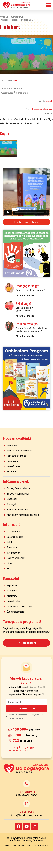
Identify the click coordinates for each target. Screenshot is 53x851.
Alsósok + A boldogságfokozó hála (17, 19)
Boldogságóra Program (16, 5)
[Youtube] (26, 826)
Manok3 (16, 80)
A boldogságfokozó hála (42, 108)
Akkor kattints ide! (25, 295)
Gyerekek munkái (18, 16)
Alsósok (48, 101)
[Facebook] (18, 826)
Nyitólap (4, 16)
